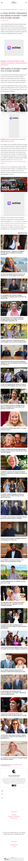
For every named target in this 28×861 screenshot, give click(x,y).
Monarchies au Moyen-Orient (11, 9)
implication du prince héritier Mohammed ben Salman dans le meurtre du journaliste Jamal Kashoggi (13, 161)
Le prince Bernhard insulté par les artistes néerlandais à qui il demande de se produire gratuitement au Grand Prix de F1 (14, 63)
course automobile (14, 764)
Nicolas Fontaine (5, 20)
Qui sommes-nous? (14, 844)
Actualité (3, 9)
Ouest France (18, 225)
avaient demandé (19, 156)
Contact (14, 846)
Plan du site (14, 814)
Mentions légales (14, 818)
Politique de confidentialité (14, 816)
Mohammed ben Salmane (6, 765)
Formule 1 (20, 764)
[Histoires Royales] (14, 2)
